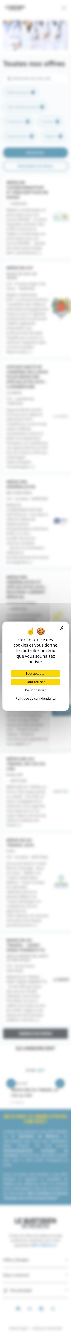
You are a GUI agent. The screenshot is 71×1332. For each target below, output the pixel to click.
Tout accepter (35, 673)
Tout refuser (35, 682)
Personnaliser (35, 690)
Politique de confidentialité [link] (36, 698)
